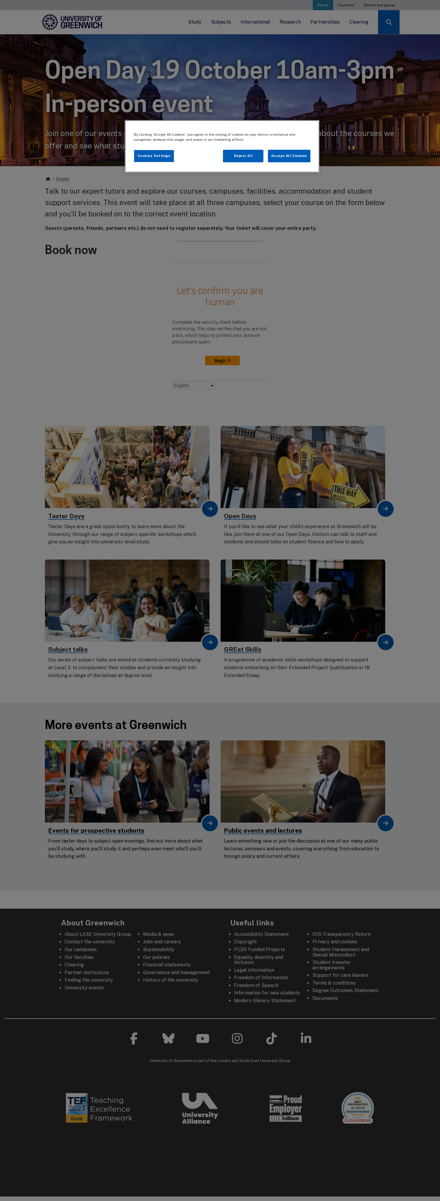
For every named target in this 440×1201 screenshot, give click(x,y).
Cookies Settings (153, 156)
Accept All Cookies (289, 156)
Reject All (243, 156)
